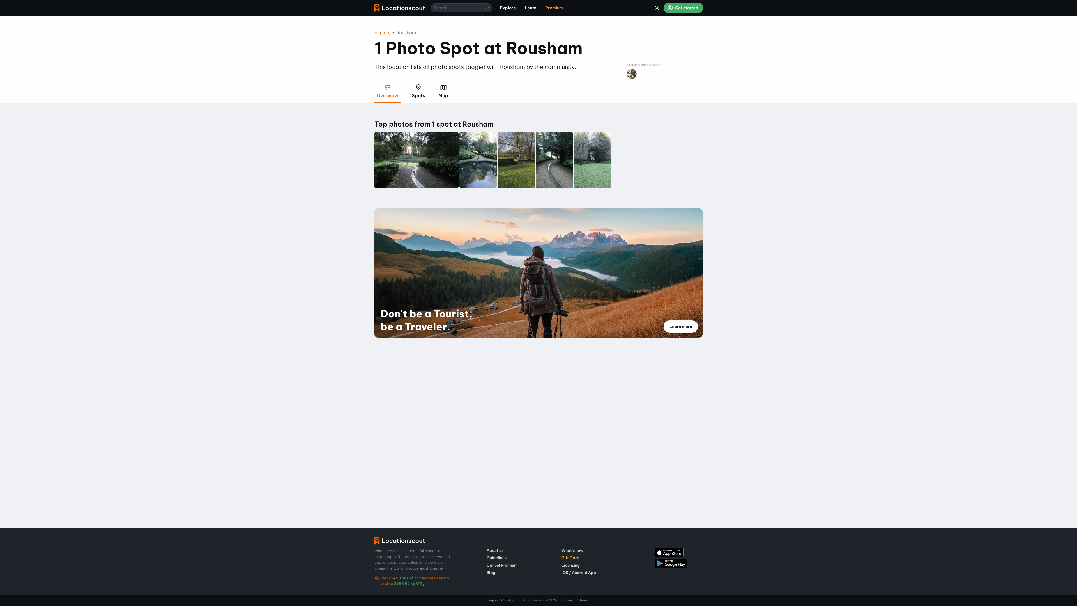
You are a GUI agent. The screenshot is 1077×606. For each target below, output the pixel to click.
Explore (382, 32)
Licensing (570, 565)
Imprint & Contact (502, 600)
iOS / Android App (578, 572)
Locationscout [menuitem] (399, 8)
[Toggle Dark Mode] (656, 8)
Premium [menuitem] (554, 7)
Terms (584, 600)
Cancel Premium (502, 565)
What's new (572, 550)
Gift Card (570, 557)
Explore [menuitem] (508, 7)
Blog (491, 572)
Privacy (569, 600)
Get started (686, 7)
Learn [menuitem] (530, 7)
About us (495, 550)
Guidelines (497, 557)
